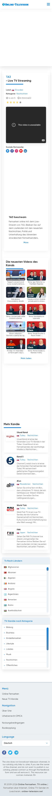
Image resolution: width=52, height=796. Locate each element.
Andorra (11, 583)
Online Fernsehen (10, 694)
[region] (26, 589)
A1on (19, 481)
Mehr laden (26, 358)
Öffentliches (11, 665)
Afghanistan (13, 567)
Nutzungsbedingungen (13, 723)
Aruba (10, 605)
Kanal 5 (20, 457)
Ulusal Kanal (22, 432)
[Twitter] (10, 752)
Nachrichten (11, 660)
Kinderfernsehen (13, 638)
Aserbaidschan (15, 611)
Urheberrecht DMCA (12, 716)
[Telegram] (16, 752)
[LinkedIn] (25, 151)
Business (10, 633)
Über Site (7, 711)
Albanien (12, 573)
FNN (19, 530)
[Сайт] (7, 151)
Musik (8, 654)
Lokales (9, 649)
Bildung (9, 627)
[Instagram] (16, 151)
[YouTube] (21, 151)
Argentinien (13, 594)
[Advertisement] (26, 38)
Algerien (11, 578)
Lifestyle (10, 644)
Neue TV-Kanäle (10, 699)
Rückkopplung (9, 728)
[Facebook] (12, 151)
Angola (11, 589)
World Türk (22, 505)
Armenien (12, 600)
